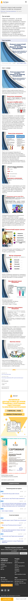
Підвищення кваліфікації (6, 562)
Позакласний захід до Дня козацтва (10, 493)
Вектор (2, 569)
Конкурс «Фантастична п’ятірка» (20, 583)
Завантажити (7, 599)
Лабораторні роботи (20, 566)
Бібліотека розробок (20, 562)
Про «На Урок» (4, 579)
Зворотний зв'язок (7, 585)
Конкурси (17, 569)
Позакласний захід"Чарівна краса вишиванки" (12, 536)
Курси (2, 567)
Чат (15, 572)
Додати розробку (14, 483)
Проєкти (17, 567)
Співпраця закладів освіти (7, 581)
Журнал (16, 561)
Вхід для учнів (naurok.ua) (21, 579)
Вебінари (3, 564)
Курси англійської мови (20, 574)
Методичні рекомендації (17, 377)
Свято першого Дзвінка (7, 510)
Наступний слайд (21, 63)
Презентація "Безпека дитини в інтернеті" (12, 525)
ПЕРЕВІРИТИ (23, 553)
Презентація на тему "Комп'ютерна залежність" (13, 498)
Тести (16, 564)
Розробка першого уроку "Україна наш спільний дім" (14, 520)
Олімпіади (17, 571)
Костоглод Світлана (6, 374)
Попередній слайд (6, 63)
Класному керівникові (7, 377)
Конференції (4, 566)
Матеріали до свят (19, 581)
